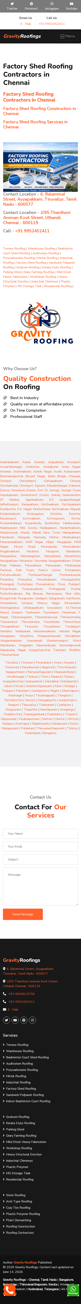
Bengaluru (49, 733)
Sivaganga (67, 709)
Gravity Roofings (25, 1262)
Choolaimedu (9, 485)
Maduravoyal (9, 532)
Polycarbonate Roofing (19, 258)
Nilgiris (55, 691)
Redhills (74, 650)
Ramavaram (54, 594)
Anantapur (22, 723)
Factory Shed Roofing (31, 263)
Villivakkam (72, 636)
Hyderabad (32, 733)
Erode (19, 686)
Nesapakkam (9, 561)
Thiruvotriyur (71, 622)
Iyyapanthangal (70, 500)
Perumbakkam (46, 579)
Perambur (6, 579)
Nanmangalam (30, 556)
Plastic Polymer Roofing (23, 1214)
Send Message (23, 914)
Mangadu (23, 537)
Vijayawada (8, 719)
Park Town (25, 570)
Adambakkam (9, 462)
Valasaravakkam (44, 631)
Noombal (40, 561)
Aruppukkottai (13, 681)
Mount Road (24, 547)
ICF (51, 500)
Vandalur (6, 631)
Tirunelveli (12, 667)
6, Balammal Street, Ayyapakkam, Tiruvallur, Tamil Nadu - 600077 (40, 199)
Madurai (56, 677)
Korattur (74, 514)
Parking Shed (12, 272)
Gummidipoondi (69, 645)
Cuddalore (64, 705)
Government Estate (34, 495)
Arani (57, 662)
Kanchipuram (48, 709)
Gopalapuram (9, 495)
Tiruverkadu (51, 622)
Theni (44, 677)
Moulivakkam (71, 547)
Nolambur (26, 561)
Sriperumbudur (46, 645)
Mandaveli (7, 537)
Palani (68, 677)
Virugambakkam (11, 640)
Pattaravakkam (10, 575)
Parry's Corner (49, 570)
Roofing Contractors (20, 1233)
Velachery (26, 636)
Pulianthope (8, 589)
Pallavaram (53, 565)
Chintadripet (27, 481)
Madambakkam (70, 528)
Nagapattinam (15, 672)
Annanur (5, 471)
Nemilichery (72, 556)
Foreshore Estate (23, 490)
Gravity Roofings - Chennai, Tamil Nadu (30, 1280)
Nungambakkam (60, 561)
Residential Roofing (58, 286)
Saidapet (41, 598)
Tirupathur (30, 709)
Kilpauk (75, 509)
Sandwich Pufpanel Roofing (25, 1095)
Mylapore (52, 551)
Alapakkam (56, 462)
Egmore (40, 485)
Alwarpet (73, 462)
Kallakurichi (69, 681)
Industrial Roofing (18, 1082)
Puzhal (75, 589)
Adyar (26, 462)
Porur (61, 584)
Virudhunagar (15, 677)
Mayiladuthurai (64, 672)
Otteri (76, 561)
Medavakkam (71, 537)
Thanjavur (64, 695)
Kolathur (56, 514)
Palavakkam (33, 565)
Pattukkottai (13, 700)
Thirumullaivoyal (46, 617)
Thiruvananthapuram (50, 728)
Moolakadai (49, 547)
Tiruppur (7, 691)
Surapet (17, 612)
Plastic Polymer (17, 1167)
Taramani (59, 650)
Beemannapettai (11, 476)
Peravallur (25, 579)
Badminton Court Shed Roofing (27, 1057)
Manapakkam (71, 532)
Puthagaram (57, 589)
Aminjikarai (50, 467)
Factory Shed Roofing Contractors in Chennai (29, 97)
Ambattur (33, 467)
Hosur (29, 695)
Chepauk (74, 476)
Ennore (5, 490)
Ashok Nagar (42, 471)
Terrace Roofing (14, 248)
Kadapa (7, 723)
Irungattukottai (39, 650)
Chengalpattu (47, 700)
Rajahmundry (41, 723)
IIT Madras (9, 500)
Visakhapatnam (29, 719)
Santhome (73, 598)
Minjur (50, 542)
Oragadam (26, 645)
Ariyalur (69, 662)
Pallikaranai (72, 565)
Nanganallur (8, 556)
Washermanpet (57, 640)
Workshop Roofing (43, 277)
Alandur (39, 462)
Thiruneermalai (70, 617)
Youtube (71, 8)
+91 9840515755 (21, 994)
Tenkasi (32, 677)
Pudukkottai (12, 714)
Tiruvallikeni (51, 626)
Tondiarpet (72, 626)
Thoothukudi (66, 667)
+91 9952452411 (52, 24)
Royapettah (8, 598)
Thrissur (72, 728)
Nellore (47, 719)
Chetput (5, 481)
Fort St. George (48, 490)
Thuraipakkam (9, 626)
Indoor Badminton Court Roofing (28, 1101)
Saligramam (57, 598)
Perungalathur (70, 579)
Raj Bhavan (34, 594)
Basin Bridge (57, 476)
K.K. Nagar (24, 509)
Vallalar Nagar (70, 631)
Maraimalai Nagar (13, 650)
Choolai (75, 481)
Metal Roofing (47, 258)
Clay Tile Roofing (18, 1208)
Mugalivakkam (10, 551)
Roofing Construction (20, 1226)
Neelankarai (52, 556)
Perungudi (7, 584)
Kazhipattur (8, 509)
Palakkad (27, 728)
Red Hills (72, 594)
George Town (70, 490)
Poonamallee (45, 584)
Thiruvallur (28, 705)
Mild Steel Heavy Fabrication (26, 1142)
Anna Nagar (71, 467)
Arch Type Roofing (19, 1201)
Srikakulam (59, 723)
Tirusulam (31, 626)
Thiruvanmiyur (30, 622)
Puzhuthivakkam (11, 594)
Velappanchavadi (48, 636)
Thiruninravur (8, 622)
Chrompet (26, 485)
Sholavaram (72, 603)
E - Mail (25, 24)
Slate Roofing (15, 1195)
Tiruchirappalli (45, 695)
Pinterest (31, 8)
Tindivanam (46, 705)
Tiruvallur (11, 662)
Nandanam (73, 551)
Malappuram (9, 728)
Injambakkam (34, 500)
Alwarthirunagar (11, 467)
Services (10, 1035)
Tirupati (70, 714)
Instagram (52, 8)
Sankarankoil (33, 681)
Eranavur (74, 485)
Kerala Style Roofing (56, 267)
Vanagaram (7, 636)
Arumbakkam (22, 471)
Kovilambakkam (11, 523)
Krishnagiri (15, 695)
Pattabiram (72, 570)
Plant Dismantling (18, 1220)
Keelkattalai (41, 509)
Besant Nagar (35, 476)
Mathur (54, 537)
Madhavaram (71, 523)
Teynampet (51, 612)
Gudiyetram (67, 700)
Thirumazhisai (9, 655)
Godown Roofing (28, 267)
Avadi (58, 471)
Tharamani (68, 612)
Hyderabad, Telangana (43, 1289)
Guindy (55, 495)
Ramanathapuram (40, 672)
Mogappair (64, 542)
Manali (24, 532)
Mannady (39, 537)
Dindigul (69, 686)
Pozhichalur (25, 584)
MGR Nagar (34, 542)
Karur (58, 686)
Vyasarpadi (34, 640)
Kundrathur (52, 523)
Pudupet (74, 584)
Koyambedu (33, 523)
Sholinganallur (9, 608)
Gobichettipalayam (39, 686)
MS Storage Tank (29, 286)
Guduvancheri (71, 495)
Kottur (75, 518)
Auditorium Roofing (45, 253)
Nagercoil (48, 667)
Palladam (22, 691)
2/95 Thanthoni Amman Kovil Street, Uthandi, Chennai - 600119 (36, 218)
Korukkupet (8, 518)
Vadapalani (22, 631)
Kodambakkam (10, 514)
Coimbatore (40, 691)
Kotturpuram (55, 518)
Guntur (60, 719)
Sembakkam (8, 603)
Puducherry (54, 714)
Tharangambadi (33, 714)
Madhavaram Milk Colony (18, 528)
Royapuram (25, 598)
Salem (8, 686)
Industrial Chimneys (44, 281)
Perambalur (44, 662)
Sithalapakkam (33, 608)
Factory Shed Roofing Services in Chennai (35, 124)
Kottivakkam (31, 518)
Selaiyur (27, 603)
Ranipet (13, 705)
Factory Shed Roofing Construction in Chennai (39, 111)
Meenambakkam (11, 542)
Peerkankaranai (70, 575)
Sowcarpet (54, 608)
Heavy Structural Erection (24, 1154)
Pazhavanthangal (40, 575)
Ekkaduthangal (57, 485)
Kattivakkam (50, 504)
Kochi (73, 723)
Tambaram (32, 612)
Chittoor (73, 719)
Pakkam (15, 565)
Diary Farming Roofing (39, 272)
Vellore (30, 700)
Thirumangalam (21, 617)
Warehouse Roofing (41, 248)
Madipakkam (48, 528)
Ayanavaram (72, 471)
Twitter (12, 8)
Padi (3, 565)
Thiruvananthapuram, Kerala (38, 1284)
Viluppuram (13, 709)
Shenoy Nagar (48, 603)
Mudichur (33, 551)
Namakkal (52, 681)
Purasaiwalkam (32, 589)
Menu (70, 36)
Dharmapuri (70, 691)
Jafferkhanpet (9, 504)
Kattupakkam (71, 504)
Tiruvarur (27, 662)
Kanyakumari (30, 667)
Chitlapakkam (53, 481)
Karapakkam (30, 504)
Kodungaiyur (35, 514)
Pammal (5, 570)
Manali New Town (47, 532)
